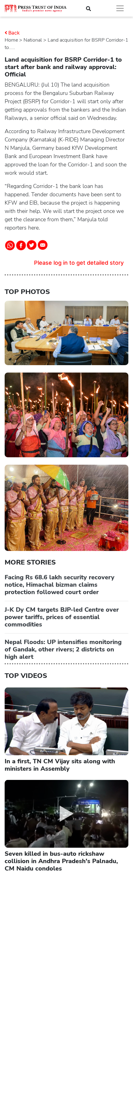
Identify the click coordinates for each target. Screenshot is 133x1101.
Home (11, 40)
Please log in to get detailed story (79, 262)
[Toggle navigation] (120, 8)
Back (14, 33)
